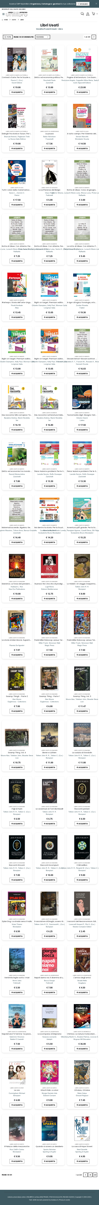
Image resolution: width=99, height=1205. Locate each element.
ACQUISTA (17, 92)
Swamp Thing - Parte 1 (49, 696)
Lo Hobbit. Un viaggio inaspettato (82, 583)
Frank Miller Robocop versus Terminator (52, 640)
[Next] (94, 37)
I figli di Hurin (16, 809)
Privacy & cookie (64, 1200)
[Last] (90, 1175)
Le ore (17, 1090)
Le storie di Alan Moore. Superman (17, 640)
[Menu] (3, 14)
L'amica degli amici (82, 977)
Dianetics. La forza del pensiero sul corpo (20, 583)
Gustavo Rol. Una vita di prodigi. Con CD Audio (55, 583)
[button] (94, 14)
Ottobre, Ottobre (82, 1090)
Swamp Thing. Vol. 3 (82, 696)
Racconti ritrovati (17, 865)
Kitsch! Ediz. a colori (49, 1090)
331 (95, 1175)
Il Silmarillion (82, 865)
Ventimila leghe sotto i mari (16, 977)
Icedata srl (54, 1200)
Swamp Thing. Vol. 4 (17, 752)
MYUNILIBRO (83, 4)
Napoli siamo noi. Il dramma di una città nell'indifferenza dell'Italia (63, 977)
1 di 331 (87, 37)
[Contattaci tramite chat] (82, 14)
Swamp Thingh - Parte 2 (17, 696)
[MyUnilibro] (87, 14)
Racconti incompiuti (49, 865)
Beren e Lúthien (49, 752)
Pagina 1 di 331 (7, 1175)
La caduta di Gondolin (82, 752)
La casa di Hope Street (82, 1146)
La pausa (49, 133)
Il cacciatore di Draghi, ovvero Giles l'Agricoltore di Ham (59, 921)
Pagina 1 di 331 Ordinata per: (24, 37)
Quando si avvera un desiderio (49, 1146)
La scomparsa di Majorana (49, 1034)
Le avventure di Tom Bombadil (49, 809)
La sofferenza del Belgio (49, 190)
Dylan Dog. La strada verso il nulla (17, 921)
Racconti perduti (82, 809)
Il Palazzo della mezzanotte (16, 1146)
